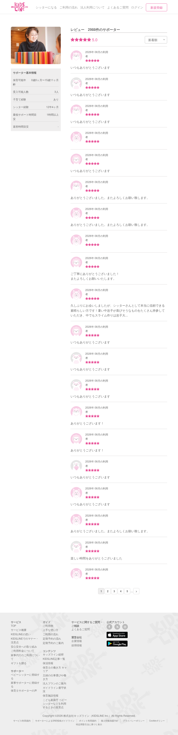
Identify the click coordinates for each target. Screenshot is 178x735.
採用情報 (76, 645)
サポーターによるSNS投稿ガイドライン (54, 720)
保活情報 (48, 663)
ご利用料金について (22, 650)
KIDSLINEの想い (21, 634)
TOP (13, 625)
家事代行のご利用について (25, 656)
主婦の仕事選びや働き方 (54, 677)
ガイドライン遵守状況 (54, 689)
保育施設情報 (50, 695)
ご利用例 (48, 625)
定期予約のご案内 (53, 643)
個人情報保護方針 (109, 720)
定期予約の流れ (52, 638)
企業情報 (76, 641)
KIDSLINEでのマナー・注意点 (24, 640)
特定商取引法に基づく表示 (89, 724)
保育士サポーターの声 (24, 690)
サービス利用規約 (22, 720)
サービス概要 (18, 630)
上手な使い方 (50, 630)
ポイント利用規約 (87, 720)
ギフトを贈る (18, 663)
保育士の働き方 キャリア (55, 669)
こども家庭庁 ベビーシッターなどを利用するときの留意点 (55, 703)
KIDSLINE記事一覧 (54, 658)
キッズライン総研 (53, 654)
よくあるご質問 (80, 629)
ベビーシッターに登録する (25, 676)
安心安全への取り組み (24, 646)
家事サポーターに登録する (25, 684)
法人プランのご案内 (54, 683)
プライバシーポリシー (134, 720)
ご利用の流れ (50, 634)
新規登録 (156, 7)
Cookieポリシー (157, 720)
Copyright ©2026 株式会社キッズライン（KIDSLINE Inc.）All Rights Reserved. (89, 715)
